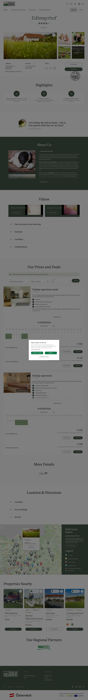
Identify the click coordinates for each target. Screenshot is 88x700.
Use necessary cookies (44, 356)
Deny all (51, 352)
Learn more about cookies (35, 349)
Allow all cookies (37, 352)
